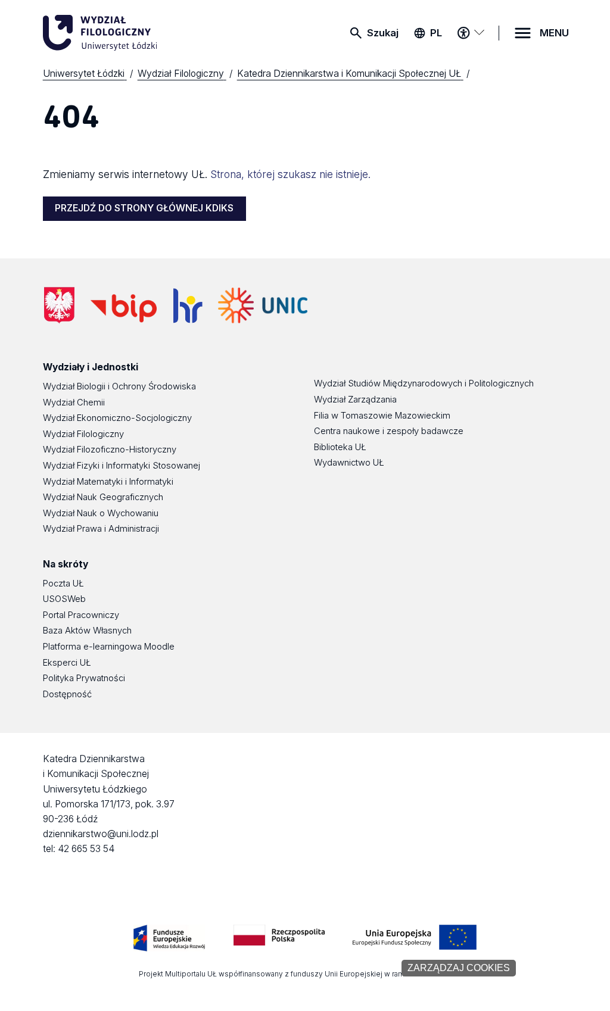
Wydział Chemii (74, 402)
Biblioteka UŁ (340, 447)
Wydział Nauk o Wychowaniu (100, 513)
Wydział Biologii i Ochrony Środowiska (119, 386)
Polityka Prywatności (84, 678)
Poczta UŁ (63, 583)
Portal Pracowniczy (81, 615)
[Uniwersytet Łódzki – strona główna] (132, 33)
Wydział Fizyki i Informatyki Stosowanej (121, 465)
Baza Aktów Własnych (87, 630)
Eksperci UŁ (67, 662)
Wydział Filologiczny (83, 434)
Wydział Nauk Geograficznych (103, 497)
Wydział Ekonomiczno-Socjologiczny (117, 418)
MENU (554, 33)
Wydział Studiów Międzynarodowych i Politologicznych (424, 383)
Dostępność (67, 694)
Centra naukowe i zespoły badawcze (388, 431)
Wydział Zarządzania (355, 399)
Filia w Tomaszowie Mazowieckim (382, 415)
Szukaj (383, 33)
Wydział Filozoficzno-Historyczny (109, 449)
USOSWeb (64, 599)
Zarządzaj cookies (458, 968)
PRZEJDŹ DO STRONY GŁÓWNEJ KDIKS (144, 208)
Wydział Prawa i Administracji (101, 528)
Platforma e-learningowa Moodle (109, 646)
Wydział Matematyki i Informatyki (108, 481)
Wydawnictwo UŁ (349, 462)
